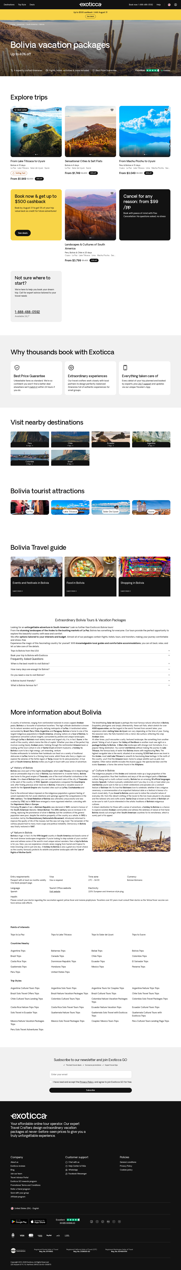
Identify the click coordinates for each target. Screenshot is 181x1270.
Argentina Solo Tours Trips (63, 988)
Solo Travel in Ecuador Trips (24, 1012)
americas (20, 24)
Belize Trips (97, 951)
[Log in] (175, 4)
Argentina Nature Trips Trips (145, 988)
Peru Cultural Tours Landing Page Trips (150, 1021)
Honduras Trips (58, 966)
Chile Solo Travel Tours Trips (145, 993)
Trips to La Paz (17, 934)
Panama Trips (138, 966)
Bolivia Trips (138, 951)
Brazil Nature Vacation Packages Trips (69, 993)
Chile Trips (97, 956)
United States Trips (60, 972)
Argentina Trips (18, 951)
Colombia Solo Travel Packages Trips (150, 999)
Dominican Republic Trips (63, 961)
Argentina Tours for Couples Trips (108, 988)
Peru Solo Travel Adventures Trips (27, 1029)
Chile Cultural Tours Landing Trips (27, 999)
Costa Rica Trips (18, 961)
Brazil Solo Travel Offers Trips (25, 993)
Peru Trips (15, 972)
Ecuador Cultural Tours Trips (145, 1007)
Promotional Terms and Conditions (25, 1185)
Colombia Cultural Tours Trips (65, 999)
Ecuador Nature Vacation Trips (106, 1007)
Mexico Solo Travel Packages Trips (67, 1021)
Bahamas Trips (58, 951)
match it (33, 387)
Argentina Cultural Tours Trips (25, 988)
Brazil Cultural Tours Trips (104, 993)
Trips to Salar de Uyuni (102, 934)
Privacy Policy (87, 1082)
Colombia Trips (139, 956)
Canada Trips (57, 956)
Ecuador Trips (98, 961)
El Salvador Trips (140, 961)
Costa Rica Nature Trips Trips (25, 1007)
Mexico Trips (98, 966)
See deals (90, 16)
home (13, 24)
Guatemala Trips (19, 966)
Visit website (54, 891)
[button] (90, 1090)
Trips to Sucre (138, 934)
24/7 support (144, 384)
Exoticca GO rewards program (24, 1181)
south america (31, 24)
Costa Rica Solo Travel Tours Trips (67, 1007)
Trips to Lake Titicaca (61, 934)
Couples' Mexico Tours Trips (105, 1021)
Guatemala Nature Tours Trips (65, 1012)
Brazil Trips (16, 956)
